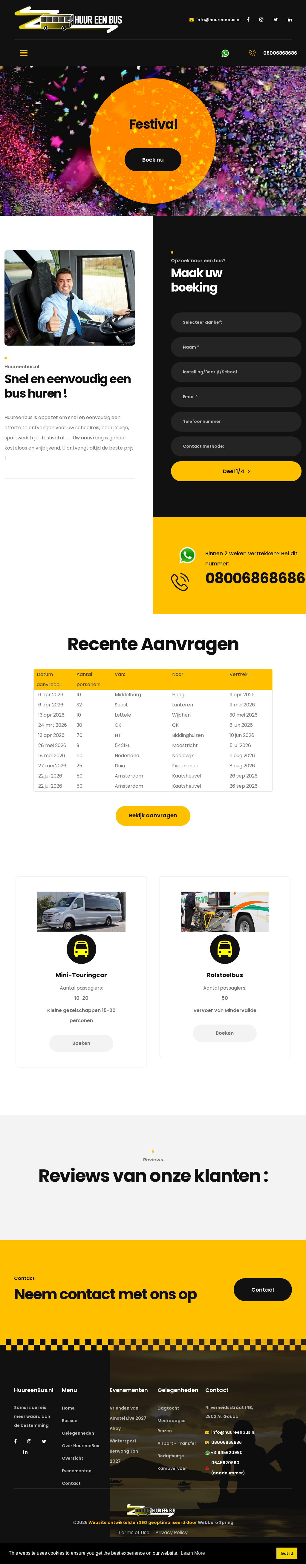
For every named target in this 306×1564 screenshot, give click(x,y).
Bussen (69, 1421)
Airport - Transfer (176, 1443)
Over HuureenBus (80, 1446)
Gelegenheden (78, 1433)
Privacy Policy (171, 1532)
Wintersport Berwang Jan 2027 (124, 1451)
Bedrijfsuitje (170, 1456)
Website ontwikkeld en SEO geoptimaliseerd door (160, 1522)
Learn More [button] (193, 1553)
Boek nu (153, 160)
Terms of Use (133, 1532)
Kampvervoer (172, 1468)
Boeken (105, 1033)
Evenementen (76, 1471)
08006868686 (255, 578)
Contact (263, 1289)
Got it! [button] (287, 1553)
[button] (236, 322)
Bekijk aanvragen (153, 815)
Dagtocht (168, 1408)
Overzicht (72, 1458)
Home (68, 1408)
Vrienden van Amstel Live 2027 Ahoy (128, 1418)
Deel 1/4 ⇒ (236, 471)
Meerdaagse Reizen (171, 1426)
